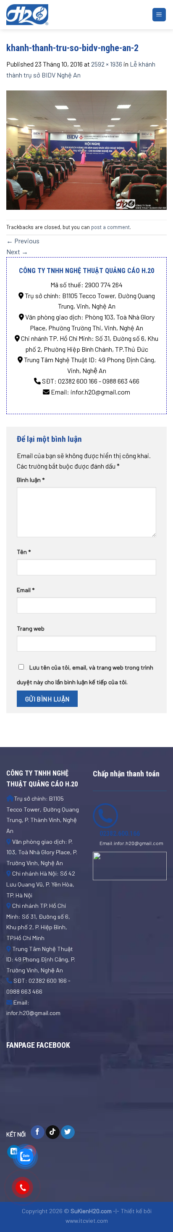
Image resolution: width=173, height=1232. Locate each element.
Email (25, 589)
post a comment (110, 227)
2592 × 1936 (106, 64)
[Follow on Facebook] (38, 1132)
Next (17, 251)
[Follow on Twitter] (68, 1132)
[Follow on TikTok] (53, 1132)
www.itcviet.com (87, 1220)
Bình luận (31, 479)
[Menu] (159, 15)
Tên (24, 551)
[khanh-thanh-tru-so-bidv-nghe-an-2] (86, 149)
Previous (22, 241)
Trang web (31, 628)
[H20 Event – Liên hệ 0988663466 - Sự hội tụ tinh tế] (48, 14)
